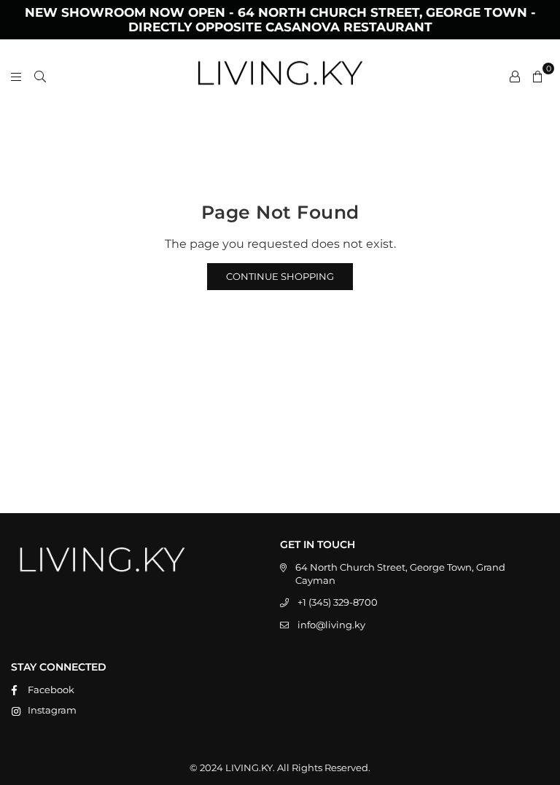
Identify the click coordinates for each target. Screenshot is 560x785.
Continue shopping (280, 276)
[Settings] (514, 76)
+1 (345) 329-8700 (338, 602)
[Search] (40, 76)
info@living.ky (331, 624)
